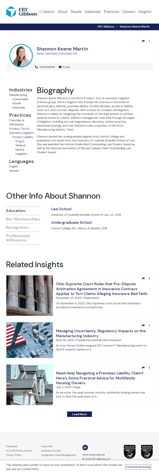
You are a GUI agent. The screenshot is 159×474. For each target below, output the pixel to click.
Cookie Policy (30, 469)
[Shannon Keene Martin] (21, 55)
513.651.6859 (47, 67)
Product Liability (22, 137)
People (76, 11)
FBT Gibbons (106, 26)
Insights (145, 11)
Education (15, 210)
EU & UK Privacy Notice (19, 450)
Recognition (17, 227)
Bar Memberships (23, 219)
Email (66, 67)
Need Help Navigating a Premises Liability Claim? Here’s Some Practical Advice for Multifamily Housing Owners (99, 378)
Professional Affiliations (18, 238)
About (63, 11)
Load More (79, 414)
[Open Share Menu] (143, 41)
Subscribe (47, 446)
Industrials (18, 107)
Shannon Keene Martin (135, 26)
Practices (111, 11)
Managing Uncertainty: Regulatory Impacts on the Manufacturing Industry (101, 333)
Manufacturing (18, 95)
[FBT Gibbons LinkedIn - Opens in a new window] (85, 447)
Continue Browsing (138, 467)
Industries (93, 11)
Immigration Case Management (58, 455)
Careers (128, 11)
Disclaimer (12, 446)
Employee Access (51, 450)
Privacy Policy (14, 455)
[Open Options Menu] (149, 41)
